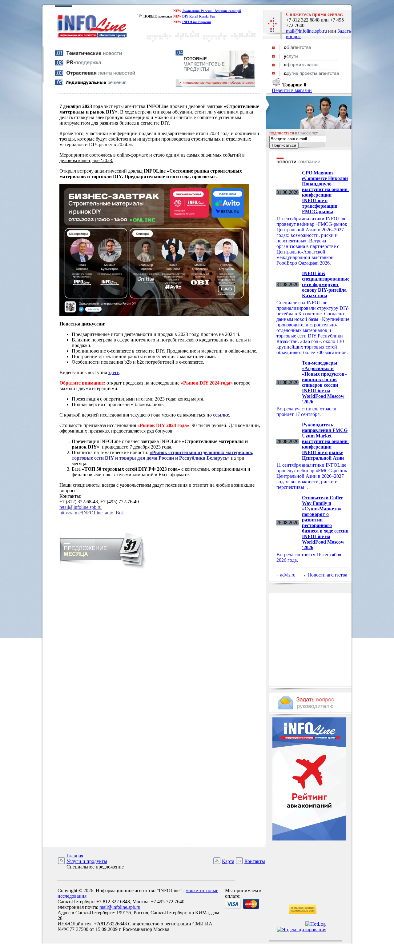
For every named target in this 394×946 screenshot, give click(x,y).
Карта (228, 861)
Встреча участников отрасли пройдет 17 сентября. (306, 411)
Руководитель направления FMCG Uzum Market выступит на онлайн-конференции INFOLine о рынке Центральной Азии (325, 441)
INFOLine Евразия (196, 22)
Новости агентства (327, 574)
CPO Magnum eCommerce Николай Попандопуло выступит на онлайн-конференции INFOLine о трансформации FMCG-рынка (325, 192)
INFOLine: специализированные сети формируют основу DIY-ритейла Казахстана (325, 284)
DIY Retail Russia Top (198, 16)
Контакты (254, 861)
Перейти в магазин (292, 90)
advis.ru (288, 574)
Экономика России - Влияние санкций (211, 11)
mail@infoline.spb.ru (306, 31)
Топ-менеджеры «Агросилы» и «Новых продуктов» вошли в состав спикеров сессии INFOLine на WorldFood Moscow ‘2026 (324, 382)
